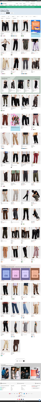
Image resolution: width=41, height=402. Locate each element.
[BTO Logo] (7, 3)
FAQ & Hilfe (7, 1)
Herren (17, 3)
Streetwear (2, 5)
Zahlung (22, 387)
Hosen (4, 9)
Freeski (29, 5)
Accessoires (10, 5)
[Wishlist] (8, 80)
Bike (18, 5)
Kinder (24, 3)
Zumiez (11, 390)
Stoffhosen (7, 9)
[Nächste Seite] (24, 361)
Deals (36, 5)
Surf (21, 5)
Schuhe (6, 5)
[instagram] (17, 399)
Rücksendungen (22, 388)
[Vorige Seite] (17, 361)
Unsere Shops (4, 1)
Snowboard (24, 5)
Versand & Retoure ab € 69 (4, 0)
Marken (33, 5)
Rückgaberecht (37, 0)
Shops (11, 387)
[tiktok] (21, 399)
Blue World (10, 1)
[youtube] (19, 399)
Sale (39, 5)
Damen (20, 3)
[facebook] (23, 399)
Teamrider (12, 388)
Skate (14, 5)
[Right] (38, 84)
